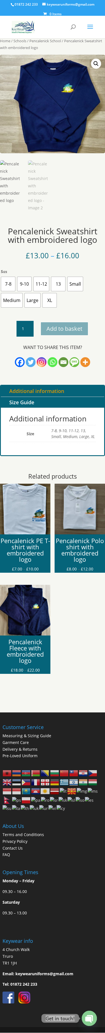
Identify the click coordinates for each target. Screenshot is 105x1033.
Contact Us (13, 848)
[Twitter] (31, 362)
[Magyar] (93, 782)
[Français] (36, 782)
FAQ (6, 854)
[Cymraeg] (61, 808)
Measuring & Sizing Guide (27, 735)
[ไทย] (25, 808)
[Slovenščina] (71, 800)
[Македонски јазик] (72, 791)
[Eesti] (17, 782)
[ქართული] (45, 782)
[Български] (55, 773)
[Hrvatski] (83, 773)
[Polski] (26, 800)
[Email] (63, 362)
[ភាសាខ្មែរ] (36, 791)
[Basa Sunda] (7, 808)
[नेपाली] (7, 800)
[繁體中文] (74, 773)
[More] (85, 362)
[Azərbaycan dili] (26, 773)
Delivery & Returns (20, 749)
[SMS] (74, 362)
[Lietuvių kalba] (63, 791)
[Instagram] (41, 362)
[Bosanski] (45, 773)
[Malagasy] (82, 791)
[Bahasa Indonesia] (7, 791)
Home (5, 40)
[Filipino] (26, 782)
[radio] (8, 284)
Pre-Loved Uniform (20, 755)
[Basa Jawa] (17, 791)
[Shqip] (7, 773)
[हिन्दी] (83, 782)
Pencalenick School (45, 40)
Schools (19, 40)
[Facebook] (20, 362)
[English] (7, 782)
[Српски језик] (54, 800)
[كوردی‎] (45, 791)
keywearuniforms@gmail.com (44, 973)
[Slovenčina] (63, 800)
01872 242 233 (23, 984)
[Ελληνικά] (64, 782)
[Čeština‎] (93, 773)
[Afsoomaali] (80, 800)
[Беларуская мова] (36, 773)
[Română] (45, 800)
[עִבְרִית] (74, 782)
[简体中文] (64, 773)
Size (4, 271)
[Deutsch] (55, 782)
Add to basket (64, 328)
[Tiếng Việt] (52, 808)
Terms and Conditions (23, 834)
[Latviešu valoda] (55, 791)
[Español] (89, 800)
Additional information (36, 391)
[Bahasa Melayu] (93, 791)
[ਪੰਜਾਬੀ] (36, 800)
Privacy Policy (15, 841)
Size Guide (21, 402)
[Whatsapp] (52, 362)
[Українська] (34, 808)
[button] (96, 64)
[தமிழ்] (16, 808)
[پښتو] (17, 800)
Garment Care (16, 742)
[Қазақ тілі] (26, 791)
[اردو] (43, 808)
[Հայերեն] (17, 773)
